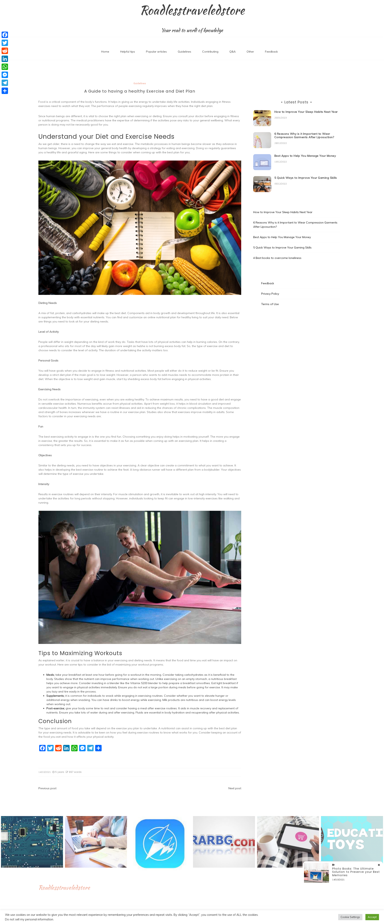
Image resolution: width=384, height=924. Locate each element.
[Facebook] (5, 35)
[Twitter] (5, 43)
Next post (234, 788)
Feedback (271, 51)
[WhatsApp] (5, 67)
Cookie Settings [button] (350, 917)
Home (105, 51)
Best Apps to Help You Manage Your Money (305, 156)
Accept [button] (372, 917)
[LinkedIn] (5, 59)
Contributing (210, 51)
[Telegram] (5, 83)
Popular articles (156, 51)
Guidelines (184, 51)
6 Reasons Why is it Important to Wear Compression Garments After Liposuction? (304, 135)
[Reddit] (5, 51)
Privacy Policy (270, 293)
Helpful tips (127, 51)
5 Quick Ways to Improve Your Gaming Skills (305, 178)
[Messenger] (5, 75)
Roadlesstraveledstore (192, 10)
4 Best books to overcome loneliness (277, 258)
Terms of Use (270, 304)
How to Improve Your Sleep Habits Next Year (306, 112)
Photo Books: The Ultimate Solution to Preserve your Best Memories (356, 872)
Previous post (47, 788)
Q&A (232, 51)
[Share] (5, 91)
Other (250, 51)
